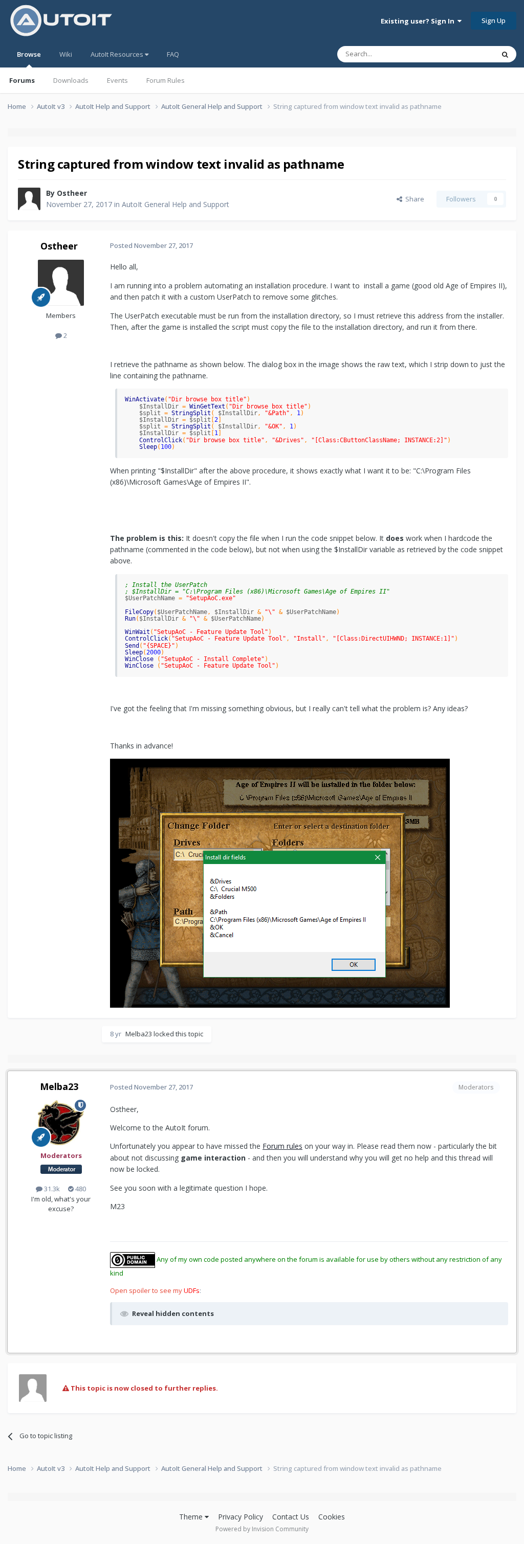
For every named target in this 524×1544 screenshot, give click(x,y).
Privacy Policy (240, 1517)
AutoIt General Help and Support (175, 204)
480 (80, 1188)
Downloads (71, 80)
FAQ (173, 54)
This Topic (465, 54)
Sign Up (494, 20)
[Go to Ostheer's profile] (29, 199)
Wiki (65, 54)
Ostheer (72, 193)
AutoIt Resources (118, 54)
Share (413, 198)
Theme (192, 1517)
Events (117, 80)
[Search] (505, 54)
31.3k (51, 1188)
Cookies (331, 1517)
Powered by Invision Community (262, 1529)
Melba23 (138, 1033)
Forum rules (282, 1146)
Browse (29, 54)
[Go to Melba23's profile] (61, 1123)
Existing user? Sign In (419, 21)
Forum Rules (165, 80)
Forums (22, 80)
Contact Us (290, 1517)
